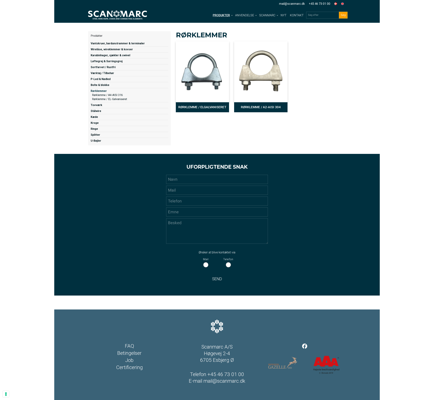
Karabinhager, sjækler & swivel (110, 55)
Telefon (228, 259)
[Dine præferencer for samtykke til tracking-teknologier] (6, 394)
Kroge (95, 123)
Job (129, 360)
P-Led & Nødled (101, 79)
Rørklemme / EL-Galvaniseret (109, 99)
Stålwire (96, 111)
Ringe (94, 128)
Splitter (95, 134)
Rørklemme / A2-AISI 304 (261, 107)
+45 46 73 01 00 (319, 3)
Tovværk (96, 105)
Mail (206, 259)
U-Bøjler (96, 140)
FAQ (129, 346)
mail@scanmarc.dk (292, 3)
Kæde (94, 117)
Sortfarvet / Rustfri (103, 67)
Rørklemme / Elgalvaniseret (202, 107)
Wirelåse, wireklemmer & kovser (112, 49)
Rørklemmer (99, 91)
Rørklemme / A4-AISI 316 (107, 95)
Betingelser (129, 353)
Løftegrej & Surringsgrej (107, 61)
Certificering (129, 367)
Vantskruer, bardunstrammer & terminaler (118, 43)
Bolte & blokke (100, 85)
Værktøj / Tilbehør (102, 73)
